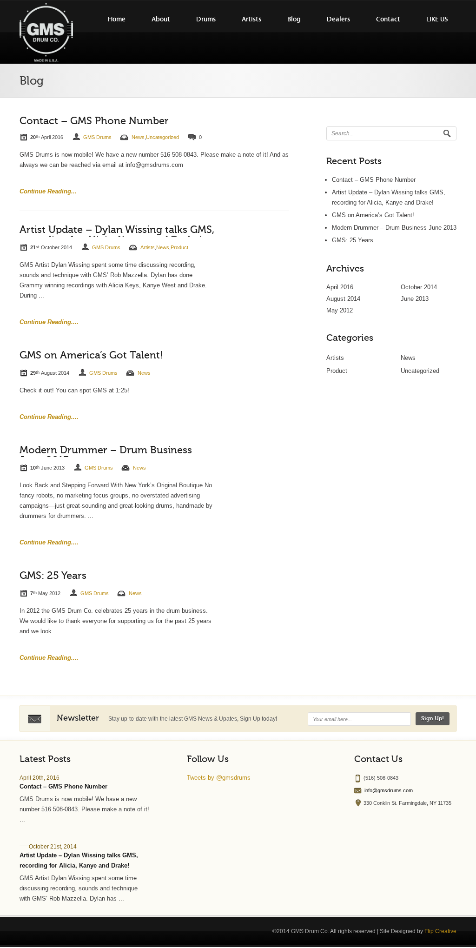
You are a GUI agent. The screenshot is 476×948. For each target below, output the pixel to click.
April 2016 (339, 287)
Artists (251, 19)
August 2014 (343, 298)
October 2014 (419, 287)
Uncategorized (162, 137)
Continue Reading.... (49, 321)
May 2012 (339, 310)
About (161, 19)
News (138, 137)
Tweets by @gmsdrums (219, 777)
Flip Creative (440, 931)
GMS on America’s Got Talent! (91, 356)
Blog (294, 19)
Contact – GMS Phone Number (94, 121)
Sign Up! (432, 719)
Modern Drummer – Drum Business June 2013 (394, 227)
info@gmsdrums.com (388, 790)
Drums (206, 19)
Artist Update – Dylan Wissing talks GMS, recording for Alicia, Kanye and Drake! (117, 235)
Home (117, 19)
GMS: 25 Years (53, 576)
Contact (388, 19)
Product (179, 247)
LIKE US (437, 19)
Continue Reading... (48, 191)
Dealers (338, 19)
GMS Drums (97, 137)
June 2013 (415, 298)
